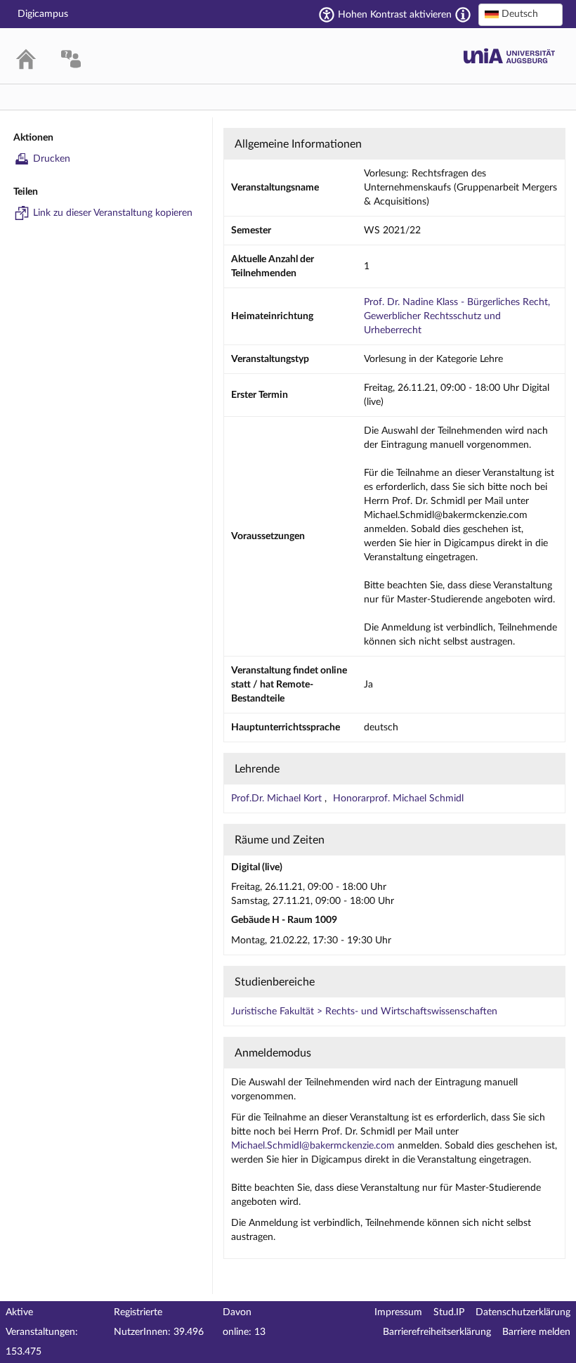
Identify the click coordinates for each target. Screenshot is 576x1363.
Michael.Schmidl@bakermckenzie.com (313, 1146)
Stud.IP (448, 1312)
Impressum (398, 1312)
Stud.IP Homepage (509, 56)
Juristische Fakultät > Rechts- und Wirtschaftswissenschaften (364, 1011)
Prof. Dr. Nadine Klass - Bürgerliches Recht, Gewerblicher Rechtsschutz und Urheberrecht (457, 316)
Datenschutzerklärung (523, 1312)
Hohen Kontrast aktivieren (395, 15)
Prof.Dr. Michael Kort (278, 798)
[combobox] (520, 15)
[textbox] (520, 14)
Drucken (51, 159)
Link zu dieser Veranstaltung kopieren (112, 213)
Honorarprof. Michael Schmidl (398, 798)
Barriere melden (536, 1332)
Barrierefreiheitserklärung (437, 1332)
